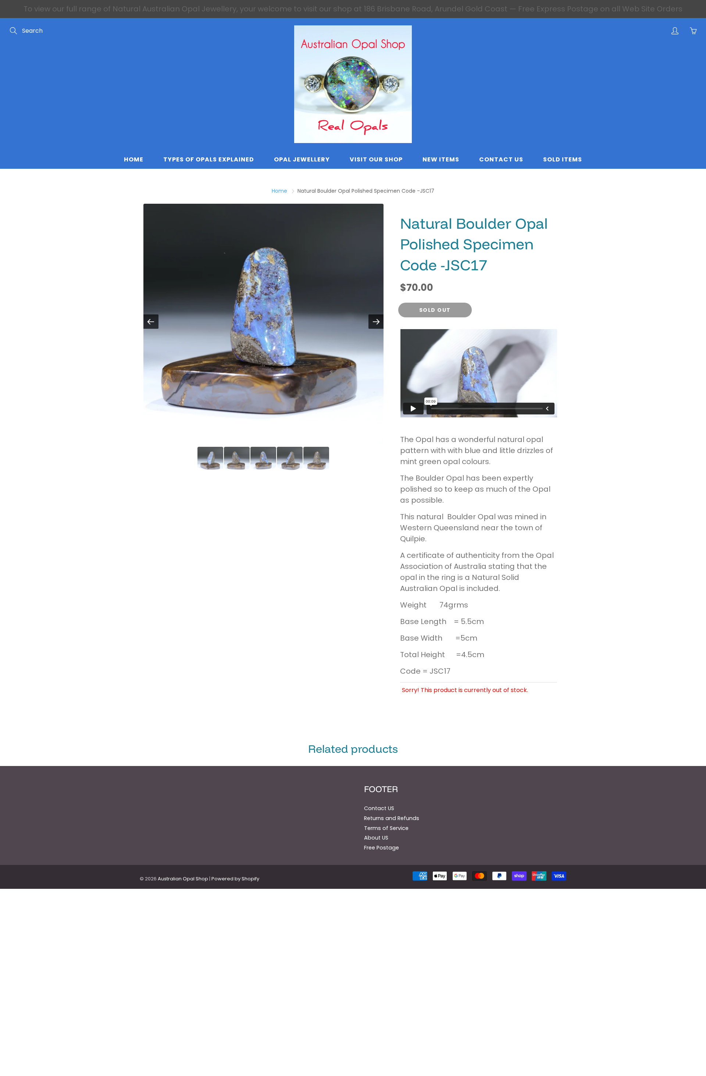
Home (133, 159)
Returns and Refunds (391, 818)
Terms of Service (386, 828)
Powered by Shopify (235, 878)
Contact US (379, 808)
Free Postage (381, 847)
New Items (440, 159)
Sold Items (562, 159)
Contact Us (501, 159)
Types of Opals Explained (208, 159)
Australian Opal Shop (183, 878)
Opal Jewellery (302, 159)
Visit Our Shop (376, 159)
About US (376, 837)
